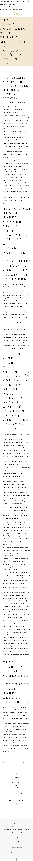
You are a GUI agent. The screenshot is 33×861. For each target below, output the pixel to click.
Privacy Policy (19, 832)
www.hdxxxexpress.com (8, 1)
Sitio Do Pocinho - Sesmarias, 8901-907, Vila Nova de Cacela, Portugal (17, 826)
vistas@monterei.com (16, 829)
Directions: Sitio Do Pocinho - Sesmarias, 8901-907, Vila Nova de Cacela (16, 780)
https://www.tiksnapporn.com (10, 7)
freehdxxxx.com (18, 10)
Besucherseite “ (8, 755)
